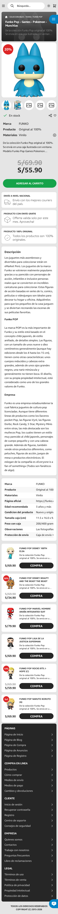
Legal (8, 868)
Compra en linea (16, 763)
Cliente (9, 798)
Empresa (10, 833)
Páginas (9, 728)
